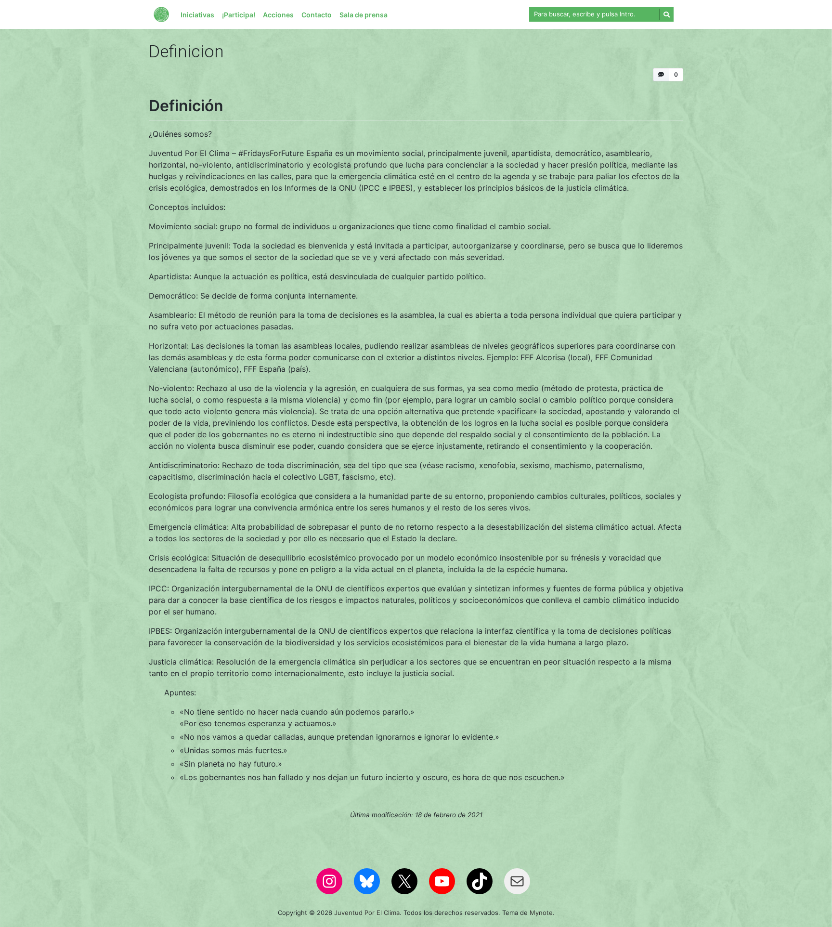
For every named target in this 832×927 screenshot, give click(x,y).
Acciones (278, 15)
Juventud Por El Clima (367, 912)
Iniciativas (197, 15)
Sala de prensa (363, 15)
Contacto (316, 15)
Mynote (541, 912)
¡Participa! (238, 15)
